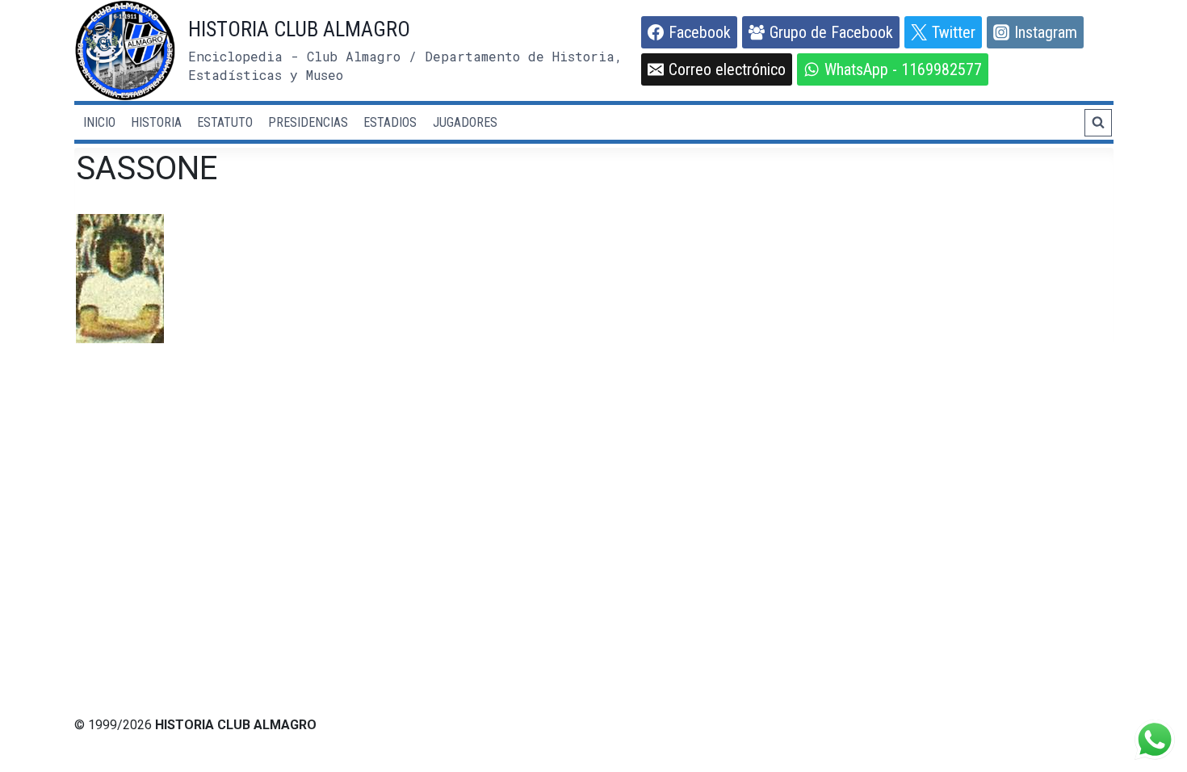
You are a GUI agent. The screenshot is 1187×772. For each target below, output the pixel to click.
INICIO (99, 122)
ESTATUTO (225, 122)
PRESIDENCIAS (308, 122)
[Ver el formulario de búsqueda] (1098, 122)
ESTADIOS (390, 122)
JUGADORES (465, 122)
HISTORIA (156, 122)
